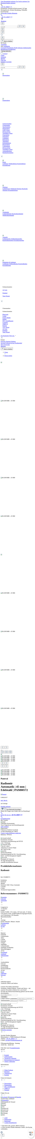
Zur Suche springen (21, 1)
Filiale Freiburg (8, 1070)
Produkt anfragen (5, 806)
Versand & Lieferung (10, 1058)
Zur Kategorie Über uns (8, 336)
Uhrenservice (8, 1073)
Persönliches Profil (12, 48)
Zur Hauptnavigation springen (15, 2)
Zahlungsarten (27, 48)
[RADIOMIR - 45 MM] (8, 401)
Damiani (5, 293)
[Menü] (2, 23)
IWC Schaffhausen (9, 1087)
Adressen (20, 48)
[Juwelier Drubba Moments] (9, 13)
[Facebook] (4, 1097)
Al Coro (5, 290)
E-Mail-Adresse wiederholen (9, 998)
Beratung (7, 1071)
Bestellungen (4, 49)
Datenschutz (7, 1119)
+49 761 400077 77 (6, 7)
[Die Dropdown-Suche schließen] (23, 26)
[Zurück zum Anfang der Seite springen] (2, 1135)
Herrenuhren (7, 1083)
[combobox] (9, 27)
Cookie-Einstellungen (10, 1122)
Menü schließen (8, 41)
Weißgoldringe (13, 164)
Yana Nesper (6, 296)
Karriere (6, 1075)
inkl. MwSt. (4, 800)
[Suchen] (19, 26)
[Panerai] (3, 794)
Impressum (7, 1121)
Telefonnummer (5, 1000)
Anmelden (4, 44)
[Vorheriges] (2, 747)
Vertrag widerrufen (6, 51)
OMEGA (7, 1088)
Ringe (4, 162)
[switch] (31, 1134)
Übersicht (4, 48)
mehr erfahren (5, 826)
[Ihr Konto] (2, 37)
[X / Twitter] (18, 1097)
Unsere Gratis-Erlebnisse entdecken (11, 833)
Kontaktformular (5, 818)
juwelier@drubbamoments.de (13, 1040)
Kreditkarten (12, 49)
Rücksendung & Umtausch (12, 1060)
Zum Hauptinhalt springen (8, 1)
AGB (5, 1118)
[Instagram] (11, 1097)
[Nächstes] (6, 747)
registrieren (7, 46)
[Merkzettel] (2, 35)
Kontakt (6, 1055)
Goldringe (5, 164)
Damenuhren (8, 1085)
